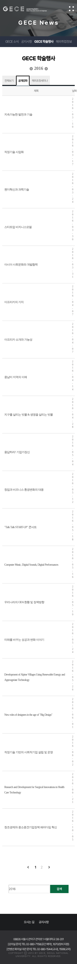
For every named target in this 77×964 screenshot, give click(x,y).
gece (29, 8)
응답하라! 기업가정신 (17, 452)
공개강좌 (22, 80)
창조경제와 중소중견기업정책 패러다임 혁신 (30, 827)
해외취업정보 (64, 42)
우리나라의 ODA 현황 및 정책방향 (24, 602)
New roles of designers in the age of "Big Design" (28, 714)
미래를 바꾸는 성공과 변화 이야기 (24, 639)
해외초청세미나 (40, 80)
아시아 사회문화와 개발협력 (21, 264)
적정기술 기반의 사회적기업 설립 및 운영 (28, 752)
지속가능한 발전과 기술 (18, 114)
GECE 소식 (12, 42)
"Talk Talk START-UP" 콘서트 (20, 527)
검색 (59, 889)
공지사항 (26, 42)
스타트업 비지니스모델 (18, 227)
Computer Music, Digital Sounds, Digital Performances (31, 564)
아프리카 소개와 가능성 (18, 339)
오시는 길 (29, 922)
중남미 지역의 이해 (15, 377)
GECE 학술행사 (43, 42)
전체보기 (9, 80)
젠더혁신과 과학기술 (16, 189)
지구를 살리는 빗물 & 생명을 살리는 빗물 (28, 414)
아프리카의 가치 (14, 302)
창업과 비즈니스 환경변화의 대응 (24, 489)
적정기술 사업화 (14, 152)
